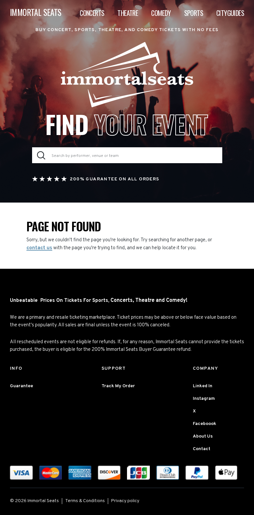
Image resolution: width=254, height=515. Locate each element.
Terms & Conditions (85, 501)
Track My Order (118, 386)
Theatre (127, 13)
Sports (193, 13)
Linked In (202, 386)
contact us (39, 248)
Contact (201, 449)
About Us (203, 436)
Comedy (161, 13)
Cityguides (230, 13)
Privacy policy (125, 501)
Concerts (92, 13)
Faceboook (204, 424)
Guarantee (21, 386)
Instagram (204, 398)
